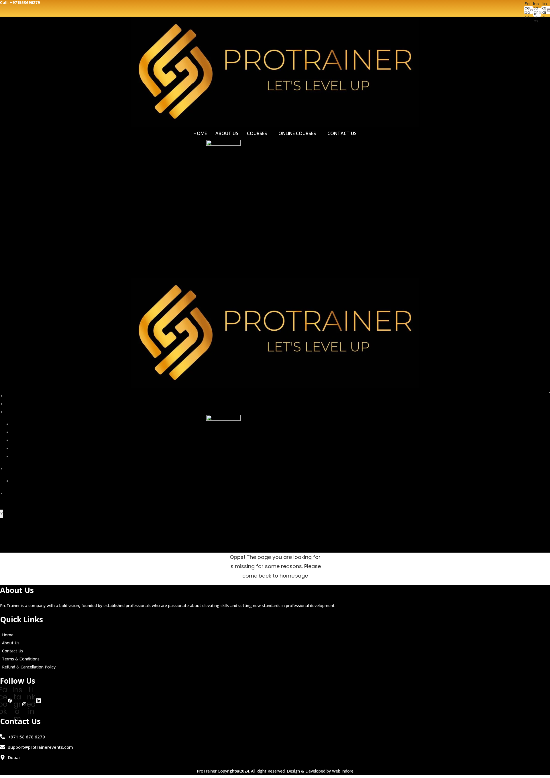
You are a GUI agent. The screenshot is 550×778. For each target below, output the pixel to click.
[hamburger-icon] (549, 392)
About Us (10, 643)
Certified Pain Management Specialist (53, 456)
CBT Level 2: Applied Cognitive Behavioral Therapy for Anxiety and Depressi (90, 448)
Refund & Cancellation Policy (29, 667)
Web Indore (342, 771)
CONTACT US (342, 133)
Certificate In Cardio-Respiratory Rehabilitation (62, 481)
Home (7, 634)
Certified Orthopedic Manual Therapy (53, 424)
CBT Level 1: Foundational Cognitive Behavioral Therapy (70, 440)
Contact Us (12, 651)
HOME (200, 133)
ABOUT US (226, 133)
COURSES (257, 133)
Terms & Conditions (21, 659)
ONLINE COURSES (297, 133)
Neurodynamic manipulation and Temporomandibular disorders (80, 432)
